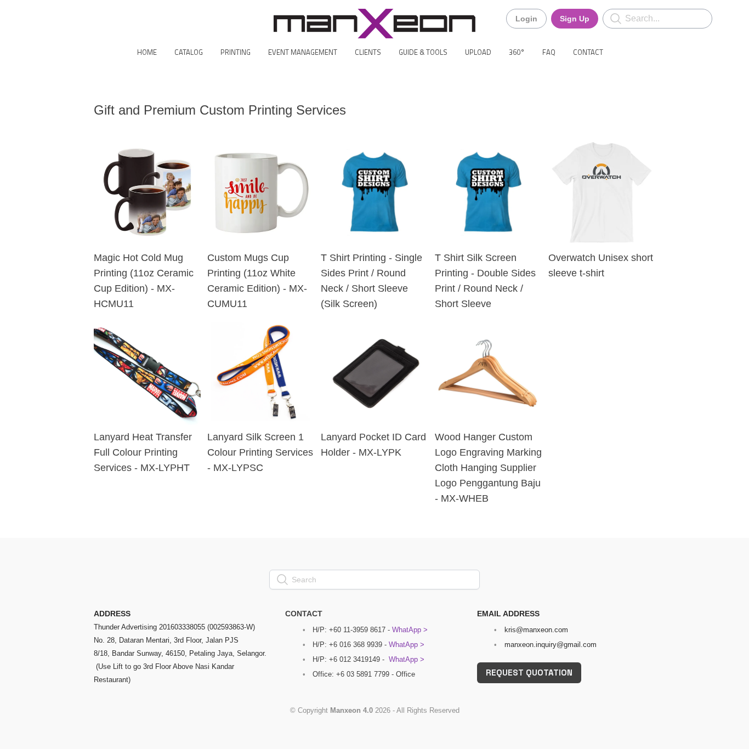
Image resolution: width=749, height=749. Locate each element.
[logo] (374, 23)
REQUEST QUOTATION (529, 672)
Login (526, 18)
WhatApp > (410, 630)
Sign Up (574, 18)
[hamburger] (45, 17)
